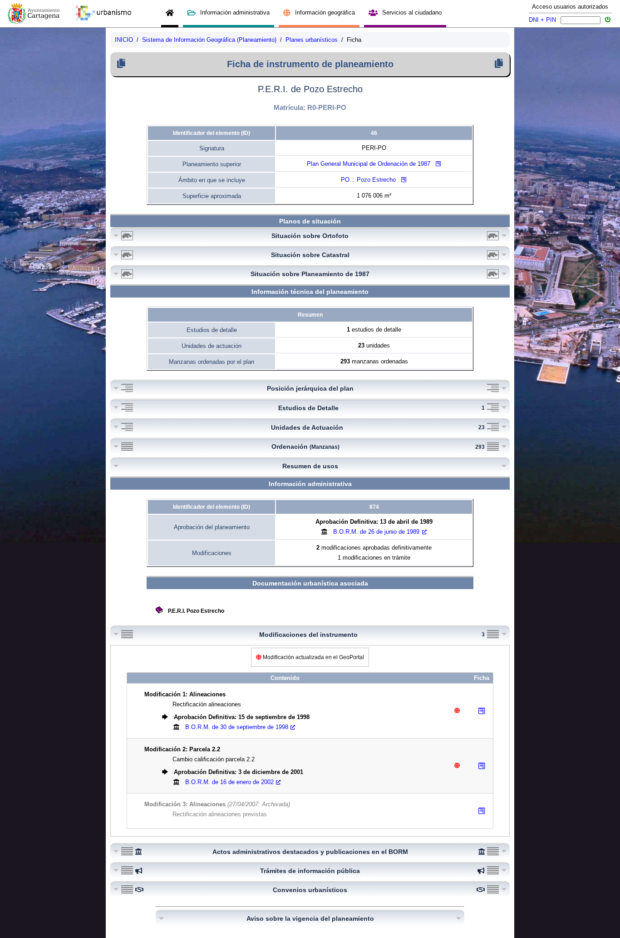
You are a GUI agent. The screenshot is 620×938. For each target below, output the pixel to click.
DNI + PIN (542, 19)
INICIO (124, 39)
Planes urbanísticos (311, 39)
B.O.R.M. (376, 531)
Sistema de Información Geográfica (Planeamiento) (209, 39)
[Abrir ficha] (481, 711)
